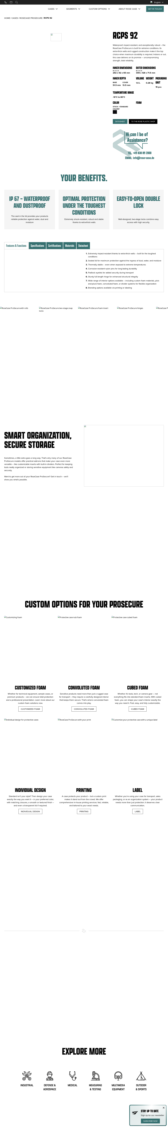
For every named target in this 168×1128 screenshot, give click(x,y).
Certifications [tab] (54, 245)
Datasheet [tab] (83, 245)
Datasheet (120, 121)
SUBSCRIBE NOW (150, 1121)
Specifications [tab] (37, 245)
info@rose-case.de (143, 158)
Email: (128, 158)
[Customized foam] (147, 107)
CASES (15, 18)
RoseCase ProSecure (31, 18)
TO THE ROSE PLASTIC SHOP (143, 121)
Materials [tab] (69, 245)
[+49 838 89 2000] (5, 2)
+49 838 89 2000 (142, 153)
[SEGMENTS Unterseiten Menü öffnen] (79, 9)
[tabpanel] (84, 270)
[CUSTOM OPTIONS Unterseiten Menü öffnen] (109, 9)
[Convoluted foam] (138, 107)
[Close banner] (163, 1107)
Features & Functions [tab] (16, 245)
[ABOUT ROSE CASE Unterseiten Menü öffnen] (139, 9)
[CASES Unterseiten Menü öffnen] (56, 9)
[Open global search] (16, 2)
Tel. (130, 153)
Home (7, 18)
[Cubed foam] (142, 107)
